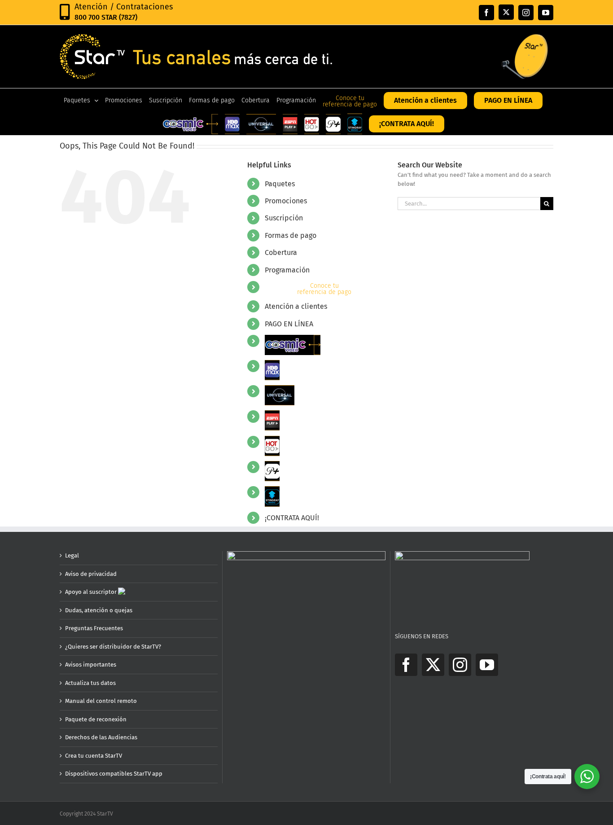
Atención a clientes (296, 306)
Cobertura (281, 252)
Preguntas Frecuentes (94, 628)
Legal (72, 555)
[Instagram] (460, 665)
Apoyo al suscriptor (91, 591)
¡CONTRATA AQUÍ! (292, 517)
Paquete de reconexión (96, 719)
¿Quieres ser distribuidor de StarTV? (113, 646)
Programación (287, 270)
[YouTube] (487, 665)
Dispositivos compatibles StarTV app (113, 773)
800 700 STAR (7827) (105, 17)
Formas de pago (290, 235)
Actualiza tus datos (90, 683)
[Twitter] (433, 665)
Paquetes (280, 184)
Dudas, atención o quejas (98, 610)
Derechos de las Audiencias (101, 737)
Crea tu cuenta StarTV (93, 755)
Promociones (286, 201)
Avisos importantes (90, 664)
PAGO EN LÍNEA (289, 324)
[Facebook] (406, 665)
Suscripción (284, 218)
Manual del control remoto (101, 701)
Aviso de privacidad (91, 573)
